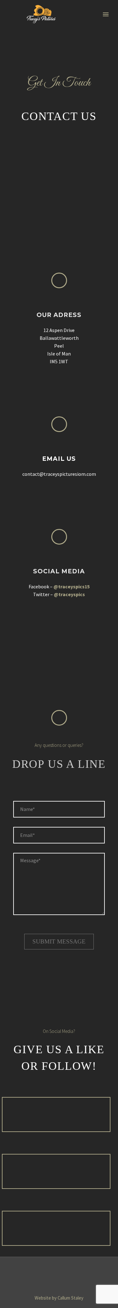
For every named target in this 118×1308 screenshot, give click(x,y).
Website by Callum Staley (59, 1298)
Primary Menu (105, 14)
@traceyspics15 (71, 586)
